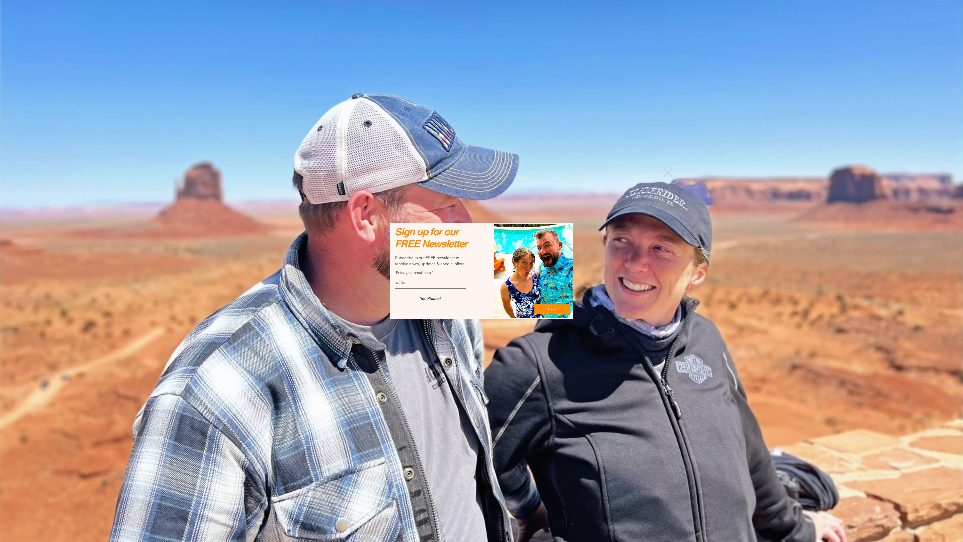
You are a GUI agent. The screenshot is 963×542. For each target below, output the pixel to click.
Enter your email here (413, 273)
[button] (668, 172)
